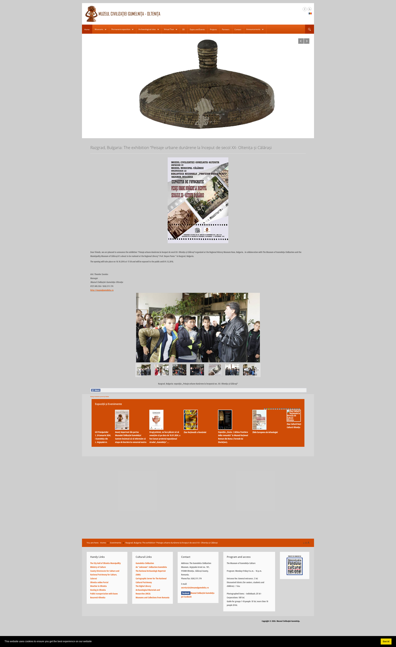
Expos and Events (197, 29)
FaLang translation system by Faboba (99, 396)
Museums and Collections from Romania (152, 597)
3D (183, 29)
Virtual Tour (169, 29)
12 (288, 409)
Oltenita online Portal (99, 582)
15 (295, 409)
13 (290, 409)
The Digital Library (143, 586)
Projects (213, 29)
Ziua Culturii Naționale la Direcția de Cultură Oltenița (180, 426)
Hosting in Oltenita (98, 589)
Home (87, 29)
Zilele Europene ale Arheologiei (143, 432)
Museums (99, 29)
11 (286, 409)
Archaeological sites (147, 29)
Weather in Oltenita (98, 586)
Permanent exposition (120, 29)
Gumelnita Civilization (145, 563)
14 (293, 409)
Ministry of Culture (98, 567)
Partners (225, 29)
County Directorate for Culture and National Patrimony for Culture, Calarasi (104, 574)
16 (297, 409)
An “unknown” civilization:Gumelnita (151, 567)
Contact (238, 29)
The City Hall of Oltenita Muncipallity (105, 563)
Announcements (253, 29)
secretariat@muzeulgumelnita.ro (195, 587)
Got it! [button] (386, 641)
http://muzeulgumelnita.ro (102, 290)
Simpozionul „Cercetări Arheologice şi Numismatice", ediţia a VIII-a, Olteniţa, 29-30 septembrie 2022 (283, 435)
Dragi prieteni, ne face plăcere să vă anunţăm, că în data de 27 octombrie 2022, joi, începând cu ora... (215, 435)
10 (284, 409)
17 (299, 409)
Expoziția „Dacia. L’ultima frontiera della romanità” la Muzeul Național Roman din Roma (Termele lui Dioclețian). (111, 437)
